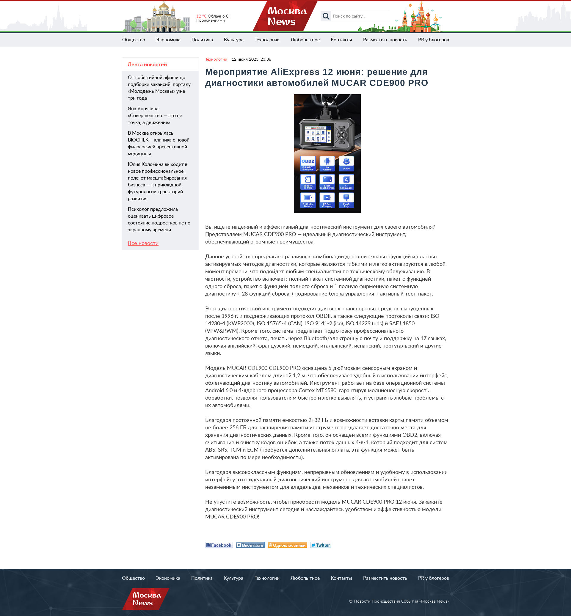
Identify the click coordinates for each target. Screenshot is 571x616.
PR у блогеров (433, 39)
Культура (234, 39)
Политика (202, 39)
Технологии (267, 39)
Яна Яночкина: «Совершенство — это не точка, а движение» (155, 115)
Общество (133, 39)
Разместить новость (385, 39)
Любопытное (305, 39)
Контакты (341, 39)
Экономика (168, 39)
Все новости (143, 243)
